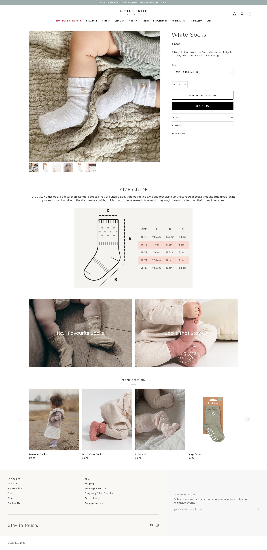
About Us (12, 483)
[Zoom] (35, 155)
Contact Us (14, 503)
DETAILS (176, 117)
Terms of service (94, 503)
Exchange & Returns (95, 488)
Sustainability (15, 488)
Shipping (89, 483)
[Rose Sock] (160, 419)
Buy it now (203, 106)
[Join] (256, 509)
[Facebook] (151, 525)
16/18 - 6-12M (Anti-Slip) (187, 72)
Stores (11, 498)
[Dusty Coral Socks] (107, 419)
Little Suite (15, 542)
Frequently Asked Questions (99, 493)
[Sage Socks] (213, 419)
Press (10, 493)
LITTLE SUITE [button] (14, 479)
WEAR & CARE (178, 133)
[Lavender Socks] (54, 419)
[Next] (247, 419)
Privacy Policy (92, 498)
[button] (69, 21)
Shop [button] (87, 479)
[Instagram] (157, 525)
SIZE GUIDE (177, 125)
